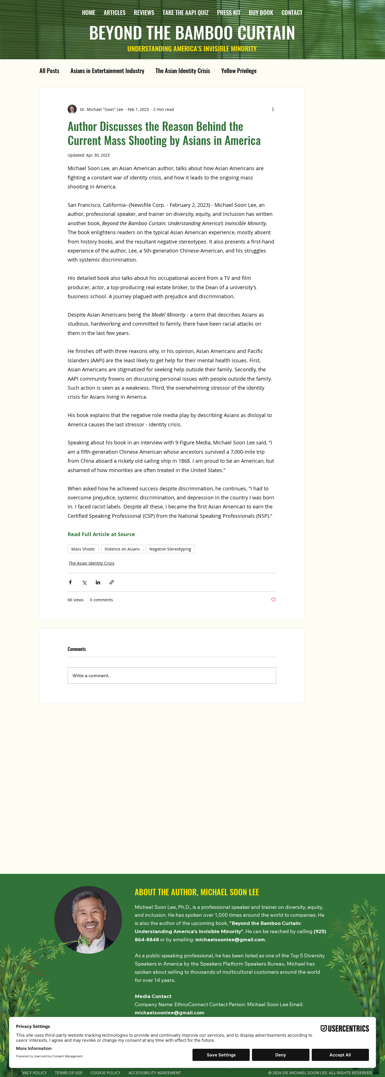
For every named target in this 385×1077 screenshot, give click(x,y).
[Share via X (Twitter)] (84, 582)
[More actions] (272, 109)
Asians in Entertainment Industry (107, 70)
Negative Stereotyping (170, 549)
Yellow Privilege (238, 70)
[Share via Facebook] (70, 582)
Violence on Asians (122, 549)
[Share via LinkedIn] (98, 582)
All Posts (49, 70)
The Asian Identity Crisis (183, 70)
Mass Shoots (83, 549)
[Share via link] (111, 582)
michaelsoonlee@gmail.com (230, 939)
